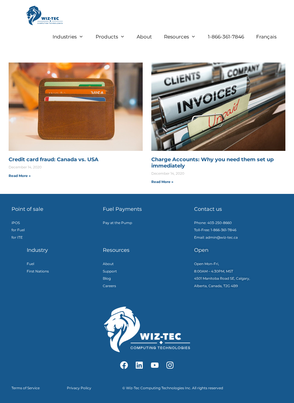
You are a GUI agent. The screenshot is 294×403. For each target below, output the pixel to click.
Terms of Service (25, 388)
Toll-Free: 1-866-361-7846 (215, 230)
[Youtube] (155, 365)
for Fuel (18, 230)
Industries (65, 37)
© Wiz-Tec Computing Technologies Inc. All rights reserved (172, 388)
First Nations (38, 271)
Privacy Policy (79, 388)
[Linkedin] (139, 365)
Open (201, 250)
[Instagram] (170, 365)
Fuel (30, 264)
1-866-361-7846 (226, 37)
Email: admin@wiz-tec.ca (216, 237)
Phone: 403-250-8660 (213, 223)
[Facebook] (124, 365)
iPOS (15, 223)
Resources (176, 37)
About (144, 37)
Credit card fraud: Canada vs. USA (53, 159)
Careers (109, 286)
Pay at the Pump (117, 223)
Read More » (20, 176)
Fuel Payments (122, 209)
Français (266, 37)
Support (110, 271)
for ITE (17, 237)
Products (107, 37)
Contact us (208, 209)
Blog (107, 278)
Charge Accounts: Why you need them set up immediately (212, 162)
